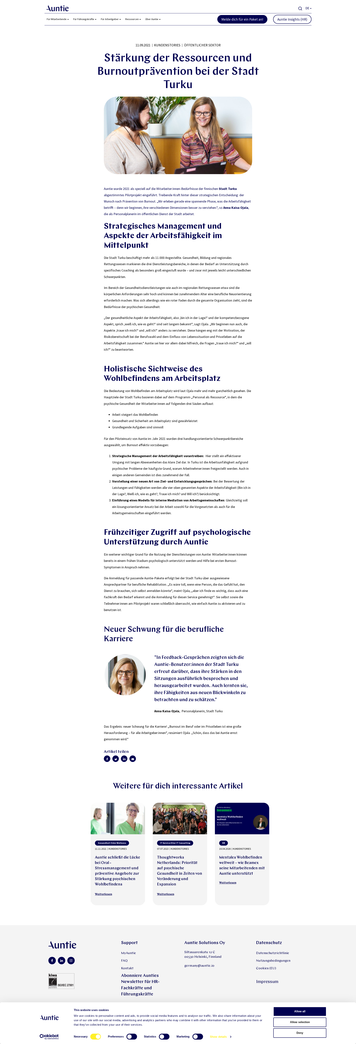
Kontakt (127, 968)
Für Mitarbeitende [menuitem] (57, 19)
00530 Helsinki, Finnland (202, 957)
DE (307, 8)
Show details (218, 1036)
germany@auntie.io (199, 966)
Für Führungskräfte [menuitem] (83, 19)
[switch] (131, 1037)
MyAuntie (128, 953)
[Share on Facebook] (107, 758)
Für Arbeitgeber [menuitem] (110, 19)
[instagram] (71, 960)
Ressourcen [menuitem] (132, 19)
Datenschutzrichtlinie (272, 953)
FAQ (124, 961)
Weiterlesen (103, 894)
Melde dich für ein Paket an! (242, 19)
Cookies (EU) (266, 968)
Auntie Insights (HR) (292, 19)
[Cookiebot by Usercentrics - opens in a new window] (49, 1037)
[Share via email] (132, 758)
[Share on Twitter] (115, 758)
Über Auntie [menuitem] (151, 19)
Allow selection (300, 1022)
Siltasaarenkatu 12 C (199, 952)
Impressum (267, 982)
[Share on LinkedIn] (124, 758)
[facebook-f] (52, 960)
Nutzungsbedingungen (273, 961)
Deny (299, 1032)
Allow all (299, 1011)
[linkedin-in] (61, 960)
